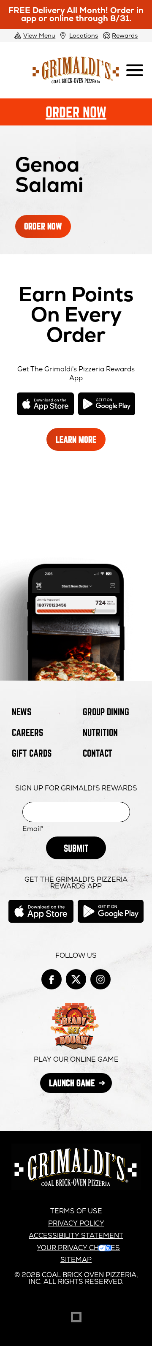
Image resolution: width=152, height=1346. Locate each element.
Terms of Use (76, 1211)
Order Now (76, 112)
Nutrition (100, 732)
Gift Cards (32, 753)
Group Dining (106, 711)
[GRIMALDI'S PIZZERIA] (76, 1187)
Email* (32, 829)
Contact (97, 753)
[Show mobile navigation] (135, 70)
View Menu (39, 35)
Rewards (125, 35)
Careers (27, 732)
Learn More (80, 442)
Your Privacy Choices (78, 1247)
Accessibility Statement (76, 1235)
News (21, 711)
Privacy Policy (76, 1223)
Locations (83, 35)
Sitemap (76, 1259)
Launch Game (80, 1085)
